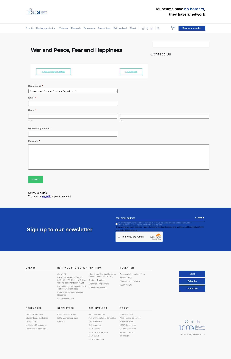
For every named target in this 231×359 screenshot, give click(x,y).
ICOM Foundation (96, 339)
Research (76, 28)
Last (122, 121)
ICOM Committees (128, 325)
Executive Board (127, 321)
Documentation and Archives (132, 274)
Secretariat (124, 336)
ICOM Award (94, 336)
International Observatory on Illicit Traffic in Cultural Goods (71, 287)
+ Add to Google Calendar (53, 71)
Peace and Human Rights (37, 329)
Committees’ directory (66, 314)
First (30, 121)
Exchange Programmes (99, 284)
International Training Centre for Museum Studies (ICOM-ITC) (102, 275)
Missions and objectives (130, 318)
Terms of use (185, 334)
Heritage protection (46, 28)
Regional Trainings (97, 280)
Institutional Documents (36, 325)
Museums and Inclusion (130, 281)
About (133, 28)
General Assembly (128, 329)
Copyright (61, 274)
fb (193, 320)
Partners (61, 321)
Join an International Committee (102, 318)
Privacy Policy (199, 334)
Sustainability (126, 278)
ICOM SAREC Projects (98, 332)
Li (199, 320)
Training (63, 28)
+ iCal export (131, 71)
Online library (31, 321)
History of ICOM (126, 314)
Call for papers (95, 325)
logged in (46, 196)
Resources (89, 28)
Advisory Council (127, 332)
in (187, 320)
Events (29, 28)
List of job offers (95, 321)
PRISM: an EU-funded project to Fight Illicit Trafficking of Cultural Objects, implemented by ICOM (71, 280)
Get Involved (120, 28)
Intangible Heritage (65, 298)
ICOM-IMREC (126, 285)
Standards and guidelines (37, 318)
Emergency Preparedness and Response (70, 293)
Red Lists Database (34, 314)
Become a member (97, 314)
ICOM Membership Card (67, 318)
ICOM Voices (94, 329)
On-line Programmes (97, 287)
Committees (104, 28)
